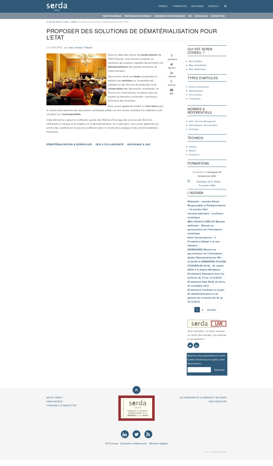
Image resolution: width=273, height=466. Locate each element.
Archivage (194, 129)
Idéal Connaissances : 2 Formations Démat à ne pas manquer (204, 241)
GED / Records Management (202, 121)
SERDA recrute (54, 401)
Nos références (197, 69)
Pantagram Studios (219, 452)
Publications (195, 98)
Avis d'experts (195, 94)
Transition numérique (112, 16)
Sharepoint (194, 154)
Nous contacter (218, 401)
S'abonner (219, 369)
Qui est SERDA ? (54, 397)
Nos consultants (197, 65)
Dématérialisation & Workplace (137, 16)
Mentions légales (158, 443)
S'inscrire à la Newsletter (61, 405)
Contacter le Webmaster (133, 443)
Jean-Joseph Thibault (80, 47)
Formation (180, 6)
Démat (74, 21)
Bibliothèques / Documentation (203, 125)
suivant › (212, 309)
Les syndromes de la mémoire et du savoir (203, 397)
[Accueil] (58, 6)
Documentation (217, 16)
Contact (213, 6)
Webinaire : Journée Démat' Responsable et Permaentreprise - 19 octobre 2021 (207, 205)
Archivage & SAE (201, 16)
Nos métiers (195, 61)
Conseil (163, 6)
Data (190, 16)
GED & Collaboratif (110, 144)
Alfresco (193, 146)
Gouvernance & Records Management (169, 16)
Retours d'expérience (199, 86)
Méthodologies (196, 90)
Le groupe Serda (53, 21)
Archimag (197, 6)
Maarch (192, 150)
